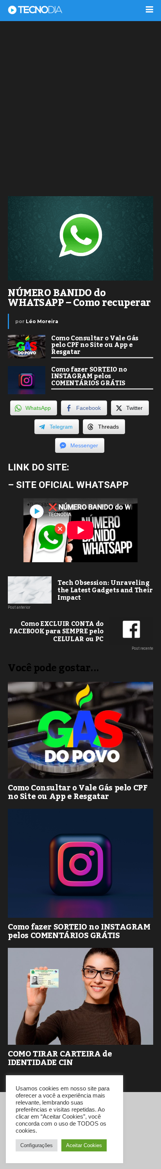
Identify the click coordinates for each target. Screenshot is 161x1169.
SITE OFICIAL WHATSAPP (72, 484)
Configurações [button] (36, 1145)
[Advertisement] (80, 107)
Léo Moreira (42, 321)
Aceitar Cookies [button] (84, 1145)
